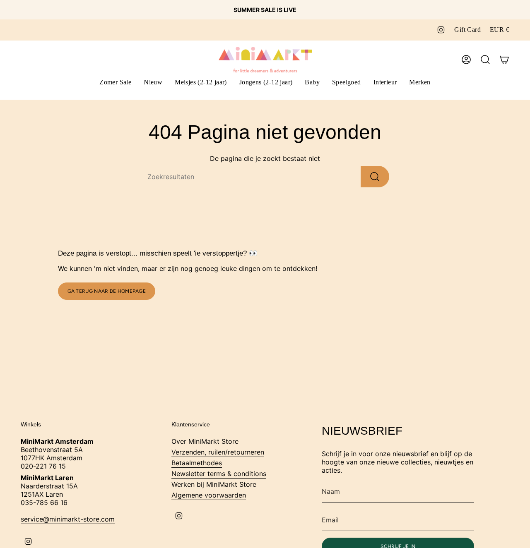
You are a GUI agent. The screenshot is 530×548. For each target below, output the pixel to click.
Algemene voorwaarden (208, 495)
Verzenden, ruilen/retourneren (217, 452)
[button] (201, 82)
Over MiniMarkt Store (204, 441)
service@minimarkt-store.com (68, 519)
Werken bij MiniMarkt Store (213, 484)
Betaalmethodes (196, 463)
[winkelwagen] (504, 60)
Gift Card (467, 29)
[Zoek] (375, 176)
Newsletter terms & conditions (218, 473)
